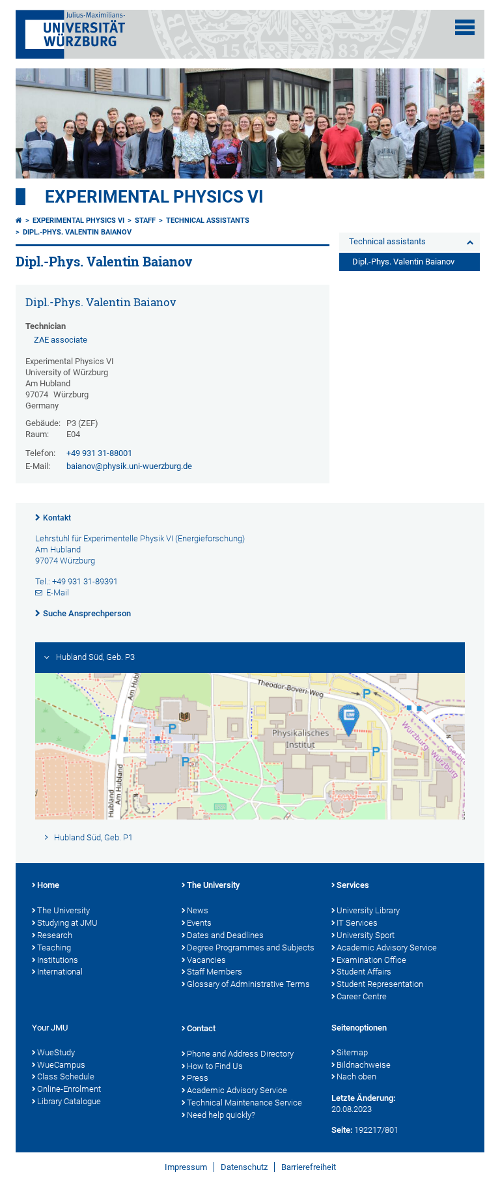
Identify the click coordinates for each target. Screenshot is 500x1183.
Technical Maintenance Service (244, 1102)
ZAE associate (60, 340)
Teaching (54, 947)
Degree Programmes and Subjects (250, 947)
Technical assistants (207, 220)
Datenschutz (244, 1167)
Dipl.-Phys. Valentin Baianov (77, 232)
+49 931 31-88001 (99, 453)
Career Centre (362, 996)
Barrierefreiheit (308, 1167)
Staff (145, 220)
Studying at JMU (67, 923)
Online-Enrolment (69, 1089)
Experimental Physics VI (154, 197)
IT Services (357, 923)
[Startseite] (19, 220)
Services (353, 885)
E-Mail (57, 592)
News (197, 910)
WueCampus (61, 1065)
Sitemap (352, 1052)
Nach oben (356, 1076)
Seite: (341, 1130)
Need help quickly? (221, 1115)
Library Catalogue (69, 1101)
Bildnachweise (364, 1065)
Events (199, 923)
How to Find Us (215, 1066)
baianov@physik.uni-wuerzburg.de (129, 466)
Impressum (186, 1167)
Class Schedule (65, 1076)
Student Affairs (364, 971)
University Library (368, 910)
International (60, 971)
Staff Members (214, 971)
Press (197, 1078)
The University (63, 910)
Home (48, 885)
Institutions (57, 960)
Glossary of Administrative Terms (248, 984)
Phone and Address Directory (240, 1054)
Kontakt (57, 517)
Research (54, 935)
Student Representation (380, 984)
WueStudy (56, 1052)
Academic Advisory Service (387, 947)
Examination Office (371, 960)
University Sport (366, 935)
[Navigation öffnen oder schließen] (465, 27)
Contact (201, 1028)
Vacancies (206, 960)
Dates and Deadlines (225, 935)
